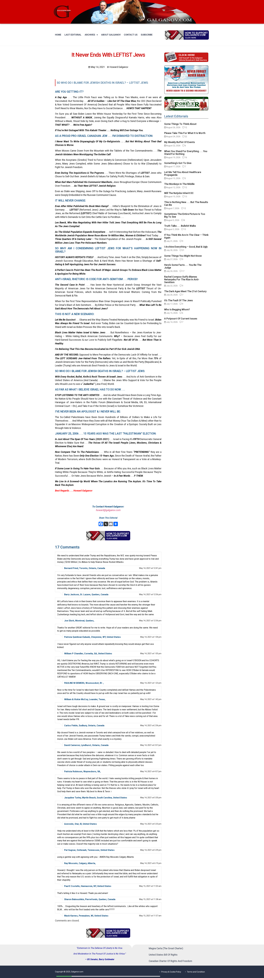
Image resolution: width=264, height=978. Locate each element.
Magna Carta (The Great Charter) (166, 948)
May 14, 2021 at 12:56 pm (150, 594)
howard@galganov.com (108, 510)
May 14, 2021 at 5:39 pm (150, 850)
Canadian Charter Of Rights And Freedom (170, 961)
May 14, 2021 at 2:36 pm (150, 725)
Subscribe (146, 34)
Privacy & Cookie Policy (171, 972)
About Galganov (111, 34)
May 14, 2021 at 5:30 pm (150, 797)
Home (58, 34)
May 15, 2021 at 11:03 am (150, 886)
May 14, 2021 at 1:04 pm (150, 637)
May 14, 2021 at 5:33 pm (150, 824)
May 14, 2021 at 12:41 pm (150, 568)
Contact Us (131, 34)
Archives (90, 34)
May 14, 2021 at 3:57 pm (150, 745)
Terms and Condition (196, 972)
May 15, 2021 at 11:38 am (150, 899)
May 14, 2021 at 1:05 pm (150, 653)
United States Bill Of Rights (163, 954)
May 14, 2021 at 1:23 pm (150, 683)
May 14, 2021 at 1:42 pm (150, 699)
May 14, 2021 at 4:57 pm (150, 771)
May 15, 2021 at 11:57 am (150, 916)
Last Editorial (72, 34)
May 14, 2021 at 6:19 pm (150, 863)
